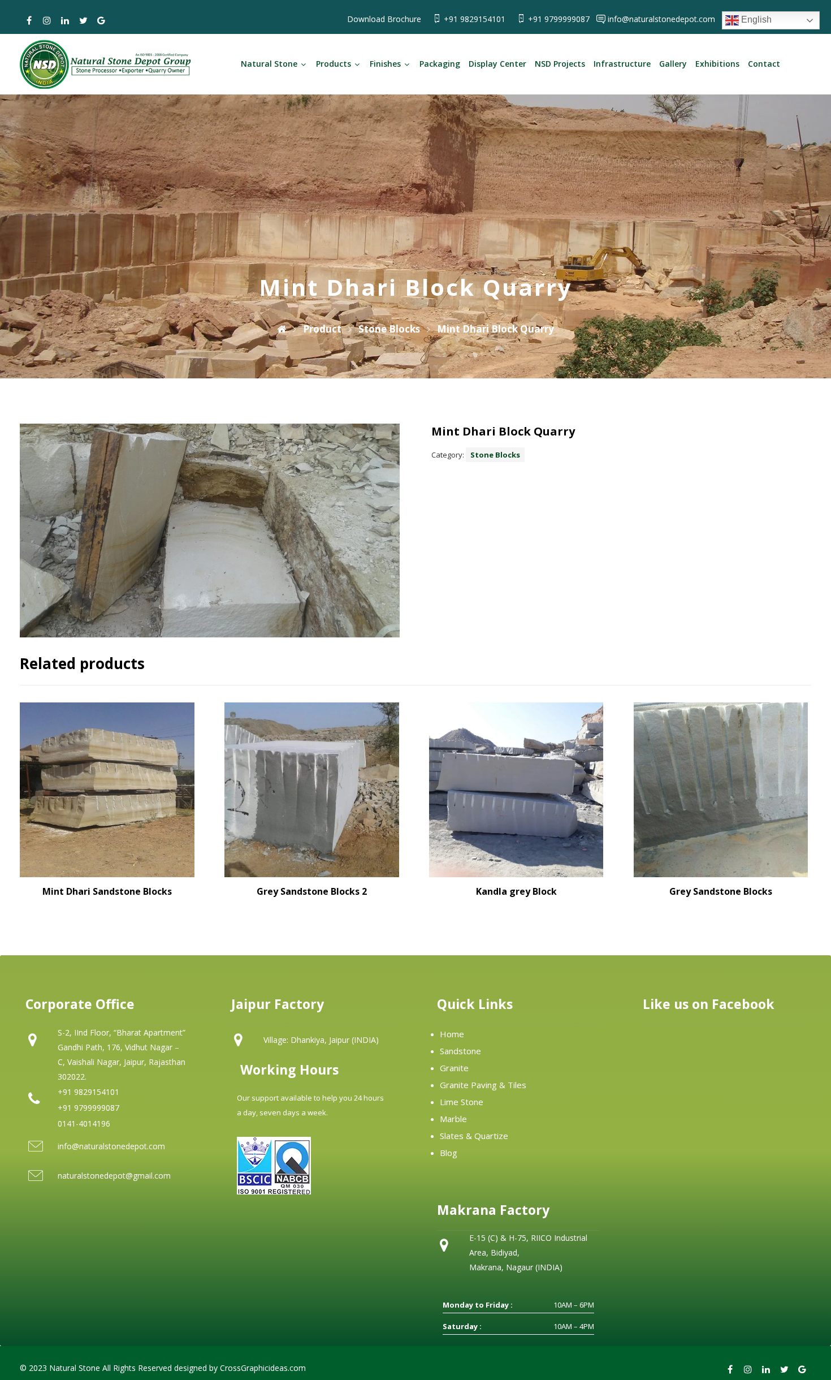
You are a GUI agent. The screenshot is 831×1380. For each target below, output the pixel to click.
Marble (453, 1118)
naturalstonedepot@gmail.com (114, 1175)
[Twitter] (83, 20)
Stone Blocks (495, 455)
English (755, 19)
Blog (448, 1152)
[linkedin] (65, 20)
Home (452, 1034)
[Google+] (101, 20)
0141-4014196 (84, 1123)
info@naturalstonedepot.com (661, 19)
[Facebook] (29, 20)
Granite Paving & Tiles (483, 1084)
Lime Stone (461, 1101)
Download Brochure (384, 19)
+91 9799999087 (560, 19)
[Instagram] (47, 20)
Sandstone (460, 1050)
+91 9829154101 (476, 19)
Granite (454, 1067)
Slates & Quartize (474, 1135)
